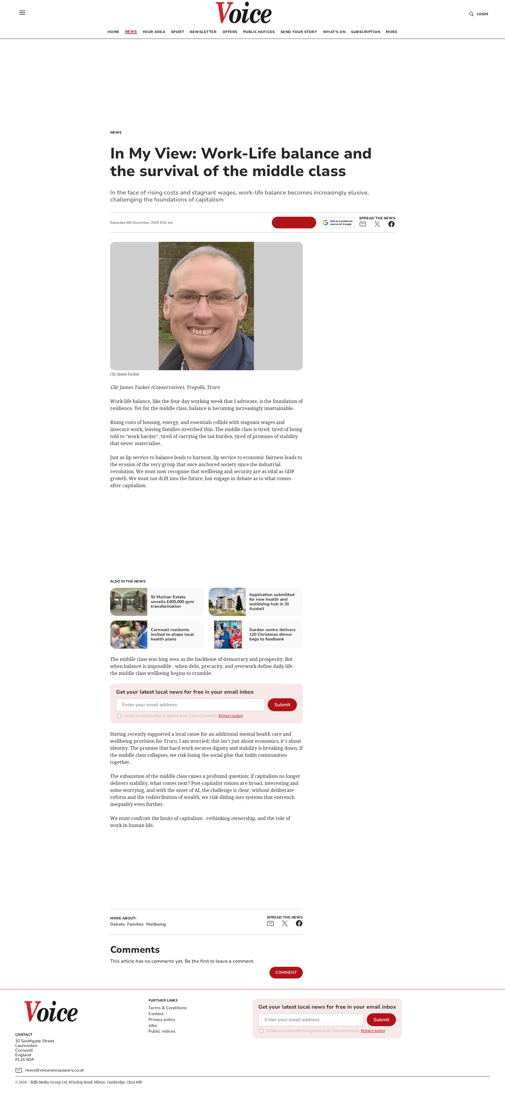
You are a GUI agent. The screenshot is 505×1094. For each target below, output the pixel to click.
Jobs (152, 1025)
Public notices (161, 1031)
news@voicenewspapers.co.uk (54, 1070)
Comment (286, 972)
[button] (22, 13)
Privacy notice (231, 716)
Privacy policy (161, 1019)
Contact (155, 1014)
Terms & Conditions (167, 1008)
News (116, 132)
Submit (282, 705)
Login (482, 14)
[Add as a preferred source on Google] (337, 222)
